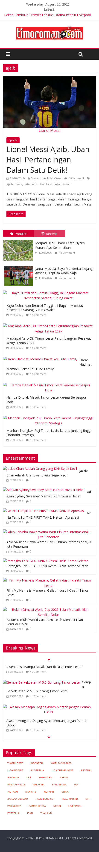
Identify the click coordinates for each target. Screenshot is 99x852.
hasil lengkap (44, 799)
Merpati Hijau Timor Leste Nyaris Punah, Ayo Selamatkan (60, 245)
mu (76, 784)
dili (28, 777)
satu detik (30, 184)
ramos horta (37, 806)
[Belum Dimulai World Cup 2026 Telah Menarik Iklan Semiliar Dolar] (48, 609)
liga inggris (15, 770)
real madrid (70, 799)
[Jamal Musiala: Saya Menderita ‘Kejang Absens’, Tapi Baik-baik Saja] (19, 265)
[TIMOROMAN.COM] (49, 25)
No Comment (66, 252)
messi (18, 184)
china (65, 791)
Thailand (46, 813)
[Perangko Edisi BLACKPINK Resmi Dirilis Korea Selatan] (45, 561)
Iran (30, 813)
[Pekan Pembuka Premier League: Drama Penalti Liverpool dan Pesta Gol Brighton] (48, 726)
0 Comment (76, 178)
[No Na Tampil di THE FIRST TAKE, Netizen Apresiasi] (43, 510)
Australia (37, 770)
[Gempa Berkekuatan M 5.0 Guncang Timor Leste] (41, 667)
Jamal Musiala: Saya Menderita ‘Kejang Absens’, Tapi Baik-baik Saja (64, 270)
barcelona (59, 784)
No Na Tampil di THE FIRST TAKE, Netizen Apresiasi (48, 515)
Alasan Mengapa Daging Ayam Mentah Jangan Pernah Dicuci (49, 14)
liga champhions (62, 770)
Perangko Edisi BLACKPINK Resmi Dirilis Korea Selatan (47, 566)
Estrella (13, 813)
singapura (45, 777)
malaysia (38, 784)
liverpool (75, 806)
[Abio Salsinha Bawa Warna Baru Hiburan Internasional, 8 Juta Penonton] (48, 532)
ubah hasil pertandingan (54, 184)
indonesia (37, 763)
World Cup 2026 (61, 763)
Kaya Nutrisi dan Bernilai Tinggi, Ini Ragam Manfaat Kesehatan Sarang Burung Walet (44, 307)
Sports (13, 140)
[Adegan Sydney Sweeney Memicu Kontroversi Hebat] (44, 490)
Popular (21, 233)
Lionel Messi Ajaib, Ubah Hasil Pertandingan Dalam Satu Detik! (48, 159)
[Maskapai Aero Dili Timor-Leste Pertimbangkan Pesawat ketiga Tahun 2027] (49, 323)
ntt (87, 799)
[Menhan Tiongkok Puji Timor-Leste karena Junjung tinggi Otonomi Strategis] (49, 416)
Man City (30, 791)
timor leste (15, 763)
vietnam (12, 791)
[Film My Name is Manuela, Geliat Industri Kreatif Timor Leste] (48, 580)
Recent (51, 233)
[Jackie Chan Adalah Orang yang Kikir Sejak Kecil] (40, 468)
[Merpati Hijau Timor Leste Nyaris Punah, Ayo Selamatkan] (19, 240)
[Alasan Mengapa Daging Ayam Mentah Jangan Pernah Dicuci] (48, 692)
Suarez (35, 178)
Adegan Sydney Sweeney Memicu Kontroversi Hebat (48, 494)
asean (64, 777)
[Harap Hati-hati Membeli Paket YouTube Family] (41, 357)
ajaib (9, 184)
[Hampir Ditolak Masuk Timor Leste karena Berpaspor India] (49, 383)
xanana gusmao (17, 799)
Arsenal (86, 770)
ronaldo (13, 777)
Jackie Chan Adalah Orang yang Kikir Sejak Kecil (47, 472)
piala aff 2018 (16, 784)
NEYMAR (49, 791)
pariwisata (14, 806)
